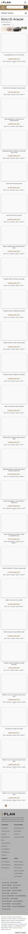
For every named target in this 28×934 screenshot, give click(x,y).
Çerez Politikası (18, 876)
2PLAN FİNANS (18, 824)
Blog (2, 840)
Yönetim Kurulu (5, 831)
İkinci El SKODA (6, 903)
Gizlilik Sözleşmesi (18, 864)
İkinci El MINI (5, 898)
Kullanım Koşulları (18, 861)
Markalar (3, 834)
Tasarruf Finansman (19, 837)
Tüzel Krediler (17, 831)
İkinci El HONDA (6, 890)
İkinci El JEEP (5, 893)
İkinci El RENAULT (18, 901)
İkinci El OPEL (14, 898)
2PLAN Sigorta (5, 867)
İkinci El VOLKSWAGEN (18, 906)
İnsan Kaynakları (5, 843)
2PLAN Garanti (5, 861)
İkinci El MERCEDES (20, 895)
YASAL (16, 858)
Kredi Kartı (16, 834)
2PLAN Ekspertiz (5, 864)
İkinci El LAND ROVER (8, 895)
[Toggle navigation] (25, 2)
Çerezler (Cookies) (17, 927)
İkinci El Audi (5, 882)
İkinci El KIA (14, 893)
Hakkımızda (4, 828)
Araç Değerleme (5, 849)
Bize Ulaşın (4, 846)
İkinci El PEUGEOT (7, 901)
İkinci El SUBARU (16, 903)
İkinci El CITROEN (6, 885)
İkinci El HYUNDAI (17, 890)
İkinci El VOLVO (6, 909)
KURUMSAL (4, 824)
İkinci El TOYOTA (6, 906)
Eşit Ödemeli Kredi (18, 828)
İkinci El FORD (14, 887)
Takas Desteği (5, 852)
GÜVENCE (4, 858)
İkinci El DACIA (17, 885)
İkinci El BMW (14, 882)
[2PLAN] (5, 2)
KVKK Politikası (18, 867)
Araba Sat (4, 855)
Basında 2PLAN (5, 837)
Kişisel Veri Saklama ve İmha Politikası (19, 872)
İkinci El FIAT (5, 887)
